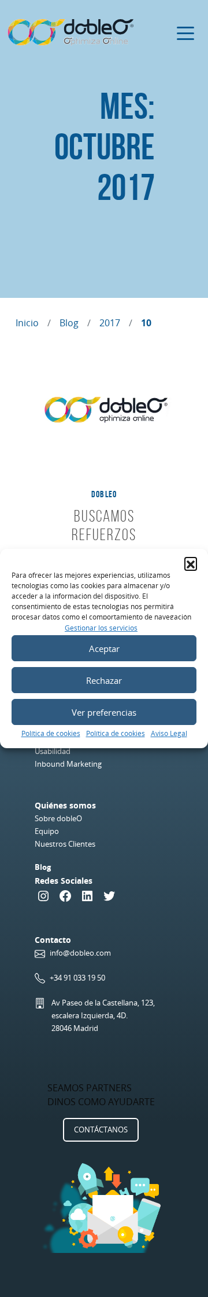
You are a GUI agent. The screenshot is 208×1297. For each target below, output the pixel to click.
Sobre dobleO (58, 818)
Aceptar (104, 648)
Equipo (47, 831)
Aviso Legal (169, 733)
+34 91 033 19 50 (77, 977)
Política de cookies (50, 733)
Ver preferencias (104, 712)
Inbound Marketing (68, 764)
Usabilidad (52, 751)
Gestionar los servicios (101, 628)
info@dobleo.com (80, 953)
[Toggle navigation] (185, 32)
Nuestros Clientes (65, 844)
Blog (69, 322)
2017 (109, 322)
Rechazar (104, 680)
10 (146, 322)
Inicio (27, 322)
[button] (190, 563)
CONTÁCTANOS (101, 1129)
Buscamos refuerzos (104, 525)
